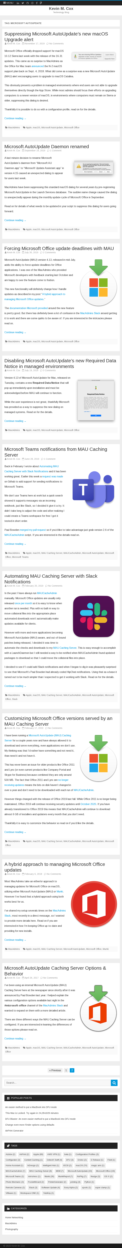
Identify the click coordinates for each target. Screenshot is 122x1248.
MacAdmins (14, 127)
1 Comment (55, 150)
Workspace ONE (29, 1193)
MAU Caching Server (51, 553)
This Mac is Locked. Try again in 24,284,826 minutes (32, 1113)
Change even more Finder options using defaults (29, 1125)
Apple (29, 127)
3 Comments (49, 370)
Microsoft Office (71, 127)
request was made (52, 476)
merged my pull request (33, 530)
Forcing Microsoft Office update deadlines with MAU (59, 248)
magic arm (97, 1165)
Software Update (50, 1187)
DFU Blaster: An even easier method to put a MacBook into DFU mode (40, 1119)
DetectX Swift (54, 1160)
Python (89, 1182)
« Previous (55, 1070)
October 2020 (88, 804)
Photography (11, 1229)
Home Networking (14, 1217)
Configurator (13, 1160)
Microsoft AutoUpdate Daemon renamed (46, 146)
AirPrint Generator (14, 1130)
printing (75, 1182)
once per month (23, 603)
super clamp (102, 1187)
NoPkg (82, 1176)
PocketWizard (36, 1182)
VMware (11, 1193)
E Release (97, 1160)
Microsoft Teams (20, 557)
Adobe (10, 1154)
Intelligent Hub (51, 1165)
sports (86, 1187)
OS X (108, 1176)
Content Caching (33, 1160)
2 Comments (49, 252)
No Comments (56, 43)
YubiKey (48, 1193)
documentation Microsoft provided (29, 308)
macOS (36, 127)
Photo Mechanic (15, 1182)
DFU (70, 1160)
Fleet (111, 1160)
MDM (60, 1171)
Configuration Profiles (87, 1154)
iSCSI (67, 1165)
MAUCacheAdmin (14, 535)
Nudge (95, 1176)
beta (67, 1154)
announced (38, 66)
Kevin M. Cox (61, 8)
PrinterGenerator (57, 1182)
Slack (14, 699)
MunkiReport (65, 1176)
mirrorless (34, 1176)
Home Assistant (14, 1165)
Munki (60, 891)
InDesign (33, 1165)
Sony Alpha (71, 1187)
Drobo (82, 1160)
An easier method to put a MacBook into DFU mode (31, 1107)
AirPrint (24, 1154)
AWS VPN (53, 1154)
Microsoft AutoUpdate (52, 127)
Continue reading (15, 118)
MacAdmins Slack (90, 313)
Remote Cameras (15, 1187)
